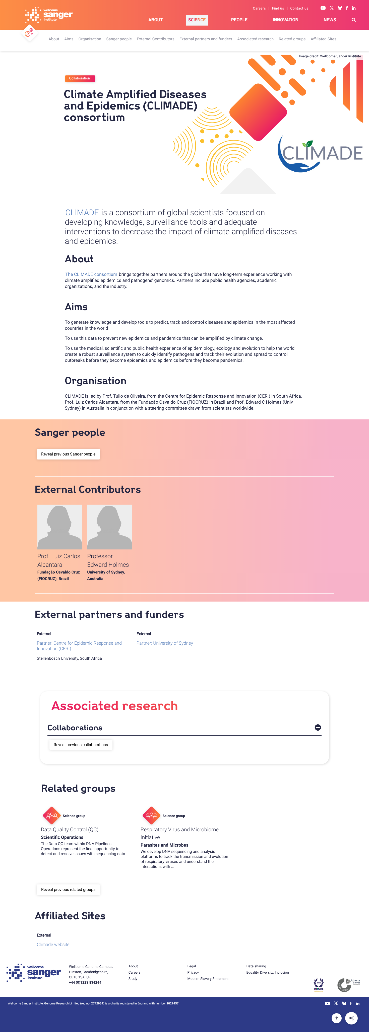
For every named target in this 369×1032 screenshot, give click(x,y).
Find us (278, 9)
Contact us (299, 9)
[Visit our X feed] (331, 9)
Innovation (285, 20)
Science (197, 20)
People (239, 20)
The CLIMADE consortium (91, 274)
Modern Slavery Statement (208, 979)
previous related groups (74, 889)
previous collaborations (87, 744)
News (330, 20)
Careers (259, 9)
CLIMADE (82, 212)
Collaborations (74, 727)
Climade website (53, 944)
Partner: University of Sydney (165, 643)
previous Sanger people (74, 454)
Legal (192, 966)
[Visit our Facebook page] (346, 9)
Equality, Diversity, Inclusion (267, 973)
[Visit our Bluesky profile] (339, 9)
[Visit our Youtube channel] (323, 9)
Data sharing (256, 966)
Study (133, 979)
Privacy (193, 973)
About (155, 20)
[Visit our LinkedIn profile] (353, 9)
